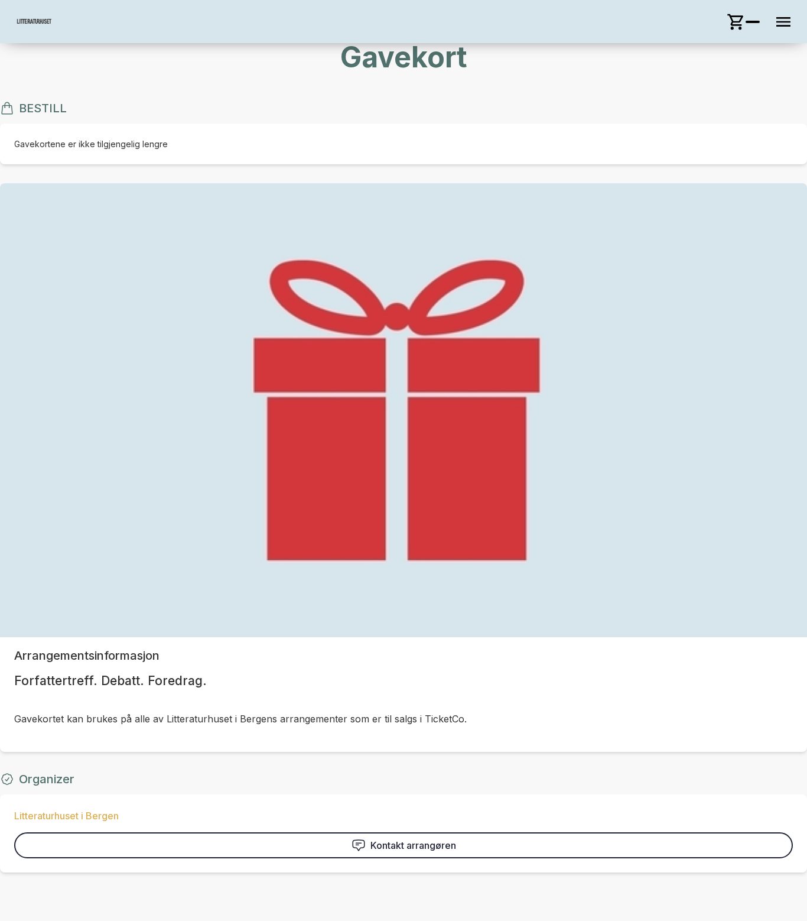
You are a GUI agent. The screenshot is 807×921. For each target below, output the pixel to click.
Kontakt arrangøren (413, 845)
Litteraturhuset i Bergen (66, 816)
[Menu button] (783, 21)
